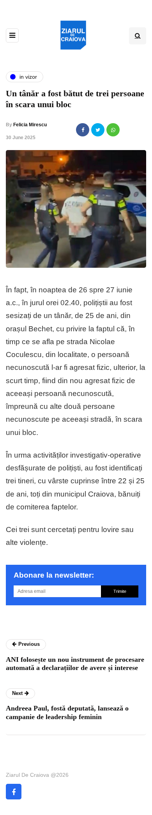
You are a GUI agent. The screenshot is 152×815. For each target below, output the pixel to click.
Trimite (119, 591)
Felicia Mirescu (30, 124)
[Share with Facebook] (82, 129)
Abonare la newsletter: (54, 575)
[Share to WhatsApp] (113, 129)
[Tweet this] (97, 129)
